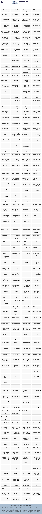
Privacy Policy (12, 507)
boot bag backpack (36, 111)
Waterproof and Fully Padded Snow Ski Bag (16, 458)
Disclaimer (7, 507)
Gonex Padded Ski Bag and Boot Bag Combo (36, 184)
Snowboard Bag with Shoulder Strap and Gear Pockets (16, 412)
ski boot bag (35, 337)
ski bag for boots (25, 323)
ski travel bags (4, 390)
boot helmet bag (36, 123)
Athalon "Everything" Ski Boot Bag (36, 50)
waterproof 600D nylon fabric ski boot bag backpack (5, 458)
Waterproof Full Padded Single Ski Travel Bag (36, 458)
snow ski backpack (16, 401)
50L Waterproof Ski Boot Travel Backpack (16, 25)
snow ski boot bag (36, 401)
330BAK (15, 9)
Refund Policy (18, 507)
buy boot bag (4, 139)
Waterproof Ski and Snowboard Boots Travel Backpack (36, 467)
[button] (2, 2)
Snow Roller (4, 401)
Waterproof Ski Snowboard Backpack (36, 473)
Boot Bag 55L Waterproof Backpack (26, 113)
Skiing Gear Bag (15, 396)
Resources (32, 507)
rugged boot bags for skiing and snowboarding (26, 286)
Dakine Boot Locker (26, 149)
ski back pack (36, 300)
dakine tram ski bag (26, 159)
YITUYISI (15, 493)
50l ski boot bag (5, 19)
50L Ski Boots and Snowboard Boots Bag (5, 25)
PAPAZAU (15, 247)
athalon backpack (25, 55)
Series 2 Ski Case (36, 285)
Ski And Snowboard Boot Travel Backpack (5, 302)
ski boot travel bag (15, 374)
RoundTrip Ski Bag (5, 285)
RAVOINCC (25, 267)
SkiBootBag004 (15, 390)
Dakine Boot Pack (35, 149)
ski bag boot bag (4, 323)
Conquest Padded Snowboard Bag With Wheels (26, 145)
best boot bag (36, 80)
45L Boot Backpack (36, 9)
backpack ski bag (4, 80)
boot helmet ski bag (5, 128)
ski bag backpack (36, 317)
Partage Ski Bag (25, 253)
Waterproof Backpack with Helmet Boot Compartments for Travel (26, 460)
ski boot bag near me (36, 354)
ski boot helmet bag (26, 370)
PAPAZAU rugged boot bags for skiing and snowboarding (5, 255)
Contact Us (37, 507)
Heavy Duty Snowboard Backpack (5, 195)
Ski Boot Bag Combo (26, 348)
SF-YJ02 (15, 291)
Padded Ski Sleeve (15, 229)
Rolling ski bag (25, 273)
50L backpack (5, 14)
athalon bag (36, 55)
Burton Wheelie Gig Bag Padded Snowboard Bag (36, 134)
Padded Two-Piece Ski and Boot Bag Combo (26, 243)
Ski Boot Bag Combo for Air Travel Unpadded (36, 350)
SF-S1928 (5, 291)
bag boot (15, 80)
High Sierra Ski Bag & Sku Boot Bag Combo (26, 195)
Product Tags (24, 507)
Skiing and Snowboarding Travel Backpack (25, 391)
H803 (15, 189)
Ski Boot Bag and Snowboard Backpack (26, 344)
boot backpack (36, 106)
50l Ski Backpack (36, 14)
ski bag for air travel (16, 323)
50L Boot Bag (15, 14)
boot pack (15, 128)
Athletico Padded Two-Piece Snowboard (26, 71)
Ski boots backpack (26, 374)
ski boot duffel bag (5, 370)
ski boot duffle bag (15, 370)
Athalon (25, 49)
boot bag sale (36, 117)
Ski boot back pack (5, 337)
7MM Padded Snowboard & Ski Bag (5, 44)
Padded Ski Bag (15, 224)
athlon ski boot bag (36, 75)
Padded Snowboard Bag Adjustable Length (16, 237)
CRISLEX (36, 143)
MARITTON (15, 204)
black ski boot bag (5, 106)
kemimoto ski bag (36, 193)
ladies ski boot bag (15, 199)
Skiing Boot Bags (36, 390)
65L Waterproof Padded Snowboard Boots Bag (16, 38)
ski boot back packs (16, 337)
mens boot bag (26, 209)
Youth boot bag (5, 498)
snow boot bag (36, 396)
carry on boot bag (25, 139)
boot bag (15, 111)
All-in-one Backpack (36, 43)
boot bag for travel (26, 117)
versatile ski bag (36, 452)
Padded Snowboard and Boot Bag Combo (36, 231)
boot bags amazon (5, 123)
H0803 (5, 189)
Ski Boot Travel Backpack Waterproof (5, 376)
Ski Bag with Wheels (37, 328)
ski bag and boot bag (36, 311)
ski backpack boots (16, 306)
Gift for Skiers (4, 183)
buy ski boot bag (15, 139)
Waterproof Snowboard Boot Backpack (15, 479)
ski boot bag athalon (37, 342)
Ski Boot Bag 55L (5, 342)
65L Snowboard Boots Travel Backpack (5, 38)
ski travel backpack (26, 385)
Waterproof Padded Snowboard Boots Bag (16, 467)
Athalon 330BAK (5, 55)
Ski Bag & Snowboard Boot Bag (15, 313)
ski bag (4, 311)
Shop (3, 507)
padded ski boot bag (5, 229)
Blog (29, 507)
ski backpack (4, 306)
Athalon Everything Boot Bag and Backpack (36, 60)
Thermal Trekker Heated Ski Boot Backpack (26, 438)
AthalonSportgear (4, 69)
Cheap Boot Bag (5, 143)
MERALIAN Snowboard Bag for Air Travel (5, 215)
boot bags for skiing (16, 123)
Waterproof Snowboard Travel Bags (26, 479)
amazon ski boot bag (16, 49)
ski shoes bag (5, 385)
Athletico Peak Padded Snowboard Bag (36, 71)
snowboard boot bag (37, 416)
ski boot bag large (26, 354)
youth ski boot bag (26, 498)
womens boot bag (15, 488)
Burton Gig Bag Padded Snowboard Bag (16, 134)
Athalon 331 (15, 55)
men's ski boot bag (16, 209)
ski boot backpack (26, 337)
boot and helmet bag (26, 106)
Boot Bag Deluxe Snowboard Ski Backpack (5, 119)
